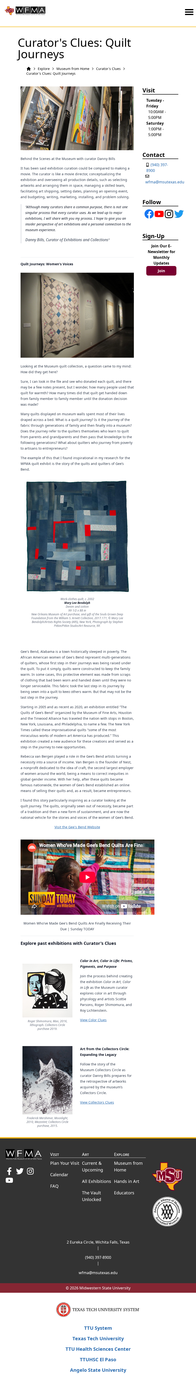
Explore (44, 68)
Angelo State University (98, 1370)
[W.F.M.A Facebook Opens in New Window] (9, 1171)
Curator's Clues (108, 68)
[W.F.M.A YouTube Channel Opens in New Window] (9, 1180)
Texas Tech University (98, 1338)
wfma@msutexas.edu (164, 182)
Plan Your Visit (64, 1163)
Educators (124, 1193)
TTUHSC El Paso (98, 1359)
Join (161, 270)
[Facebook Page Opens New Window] (145, 214)
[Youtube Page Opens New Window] (155, 214)
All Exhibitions (96, 1181)
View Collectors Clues (97, 1102)
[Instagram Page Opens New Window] (165, 214)
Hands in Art (126, 1181)
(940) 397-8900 (98, 1257)
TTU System (98, 1328)
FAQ (54, 1186)
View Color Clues (93, 1020)
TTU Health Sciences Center (98, 1349)
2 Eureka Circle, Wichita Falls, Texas (98, 1242)
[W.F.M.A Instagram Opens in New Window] (30, 1171)
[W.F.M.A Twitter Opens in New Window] (20, 1171)
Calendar (59, 1174)
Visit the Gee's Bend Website (77, 827)
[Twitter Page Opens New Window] (175, 214)
